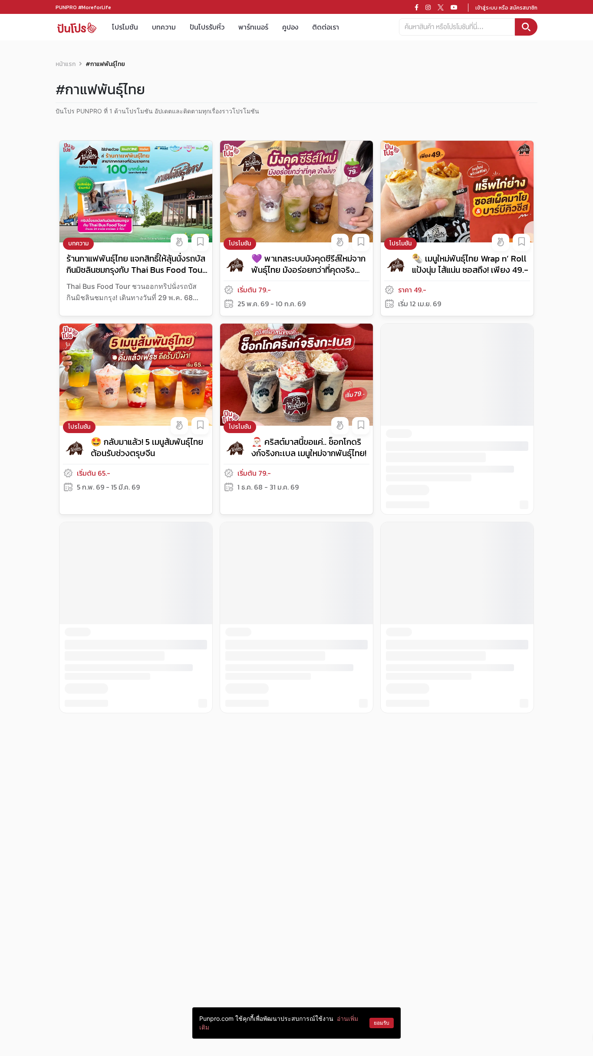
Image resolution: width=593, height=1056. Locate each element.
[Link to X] (441, 7)
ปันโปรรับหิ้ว (207, 27)
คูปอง (290, 27)
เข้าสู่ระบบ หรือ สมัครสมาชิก (506, 8)
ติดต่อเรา (325, 27)
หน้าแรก (66, 64)
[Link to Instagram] (428, 7)
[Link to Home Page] (77, 27)
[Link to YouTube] (454, 7)
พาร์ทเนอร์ (253, 27)
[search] (526, 27)
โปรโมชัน (125, 27)
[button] (179, 242)
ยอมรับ (381, 1023)
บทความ (164, 27)
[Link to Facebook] (416, 7)
